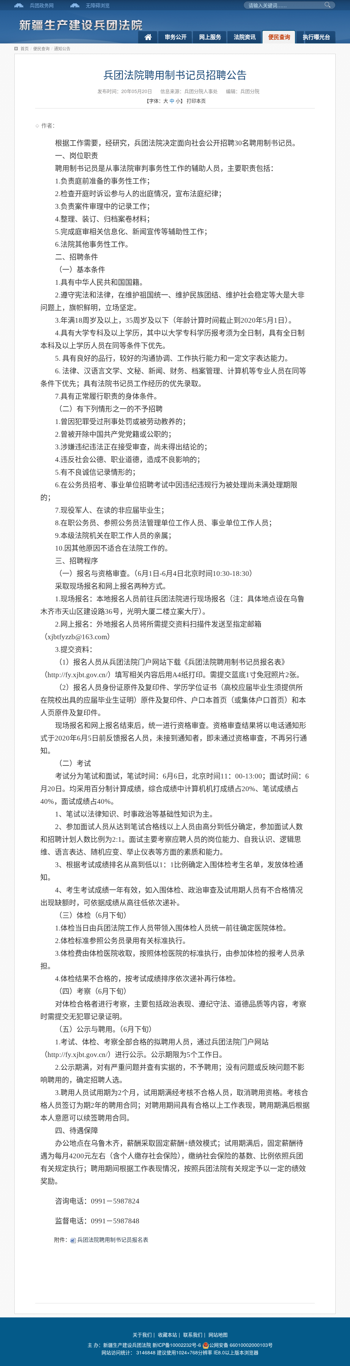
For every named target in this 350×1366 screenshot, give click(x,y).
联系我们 (192, 1334)
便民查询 (279, 37)
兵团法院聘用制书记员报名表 (112, 1240)
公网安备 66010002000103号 (241, 1344)
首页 (25, 48)
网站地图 (218, 1334)
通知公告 (62, 48)
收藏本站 (167, 1334)
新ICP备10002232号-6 (176, 1344)
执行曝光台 (316, 37)
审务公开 (176, 37)
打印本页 (196, 100)
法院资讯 (245, 37)
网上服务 (210, 37)
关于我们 (142, 1334)
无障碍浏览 (98, 5)
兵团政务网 (42, 5)
